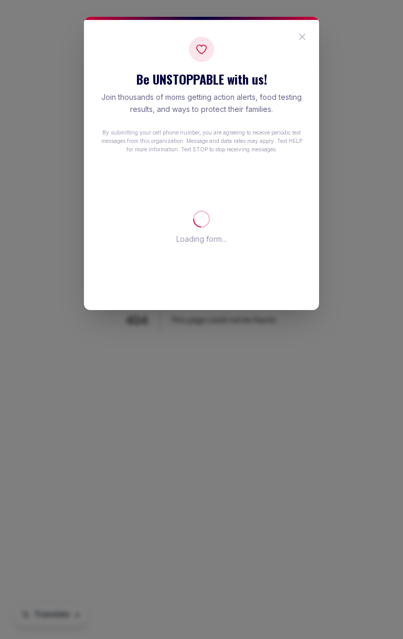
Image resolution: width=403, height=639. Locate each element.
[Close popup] (302, 36)
